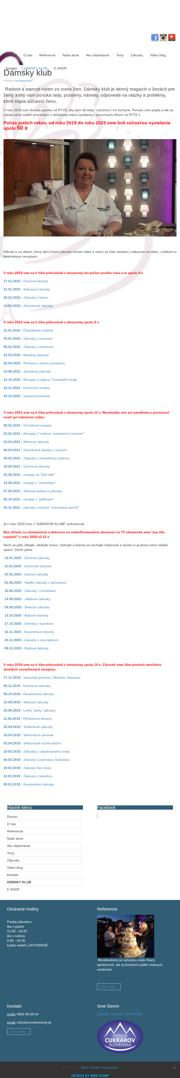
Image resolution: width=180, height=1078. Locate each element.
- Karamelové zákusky (29, 784)
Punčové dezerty (26, 281)
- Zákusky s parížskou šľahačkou (37, 760)
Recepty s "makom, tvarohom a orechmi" (44, 433)
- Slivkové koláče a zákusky (33, 491)
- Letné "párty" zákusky (30, 710)
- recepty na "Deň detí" (29, 474)
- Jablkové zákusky (27, 599)
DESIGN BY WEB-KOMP (90, 1076)
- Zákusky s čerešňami (30, 591)
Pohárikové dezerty (28, 718)
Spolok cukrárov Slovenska (119, 1014)
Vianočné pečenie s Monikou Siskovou (42, 677)
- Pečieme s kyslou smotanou (34, 363)
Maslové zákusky (26, 355)
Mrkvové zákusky (26, 442)
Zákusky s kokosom (28, 338)
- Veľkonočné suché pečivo (32, 743)
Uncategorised (23, 80)
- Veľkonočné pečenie (28, 735)
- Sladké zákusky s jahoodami (35, 582)
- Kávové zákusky (26, 574)
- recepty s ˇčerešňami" (30, 483)
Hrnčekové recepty (27, 425)
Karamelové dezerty (29, 632)
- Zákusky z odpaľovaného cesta (37, 751)
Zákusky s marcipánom (31, 640)
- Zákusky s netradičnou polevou (37, 458)
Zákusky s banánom (28, 347)
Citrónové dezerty (27, 466)
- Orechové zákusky (28, 566)
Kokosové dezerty (27, 289)
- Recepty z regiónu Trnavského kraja (40, 379)
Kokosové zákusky (27, 686)
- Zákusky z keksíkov (28, 776)
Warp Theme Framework (99, 1067)
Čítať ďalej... (109, 987)
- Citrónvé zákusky (27, 558)
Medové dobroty (26, 648)
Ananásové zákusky (28, 306)
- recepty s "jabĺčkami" (29, 499)
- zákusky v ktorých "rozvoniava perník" (41, 507)
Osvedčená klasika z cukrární (35, 450)
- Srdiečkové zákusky (28, 727)
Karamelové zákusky (29, 694)
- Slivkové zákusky (26, 607)
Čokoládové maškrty (28, 330)
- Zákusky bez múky (27, 768)
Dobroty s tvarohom (29, 623)
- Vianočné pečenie (27, 396)
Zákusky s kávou (26, 297)
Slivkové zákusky (26, 702)
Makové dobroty (26, 615)
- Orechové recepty (27, 388)
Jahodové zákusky (27, 371)
